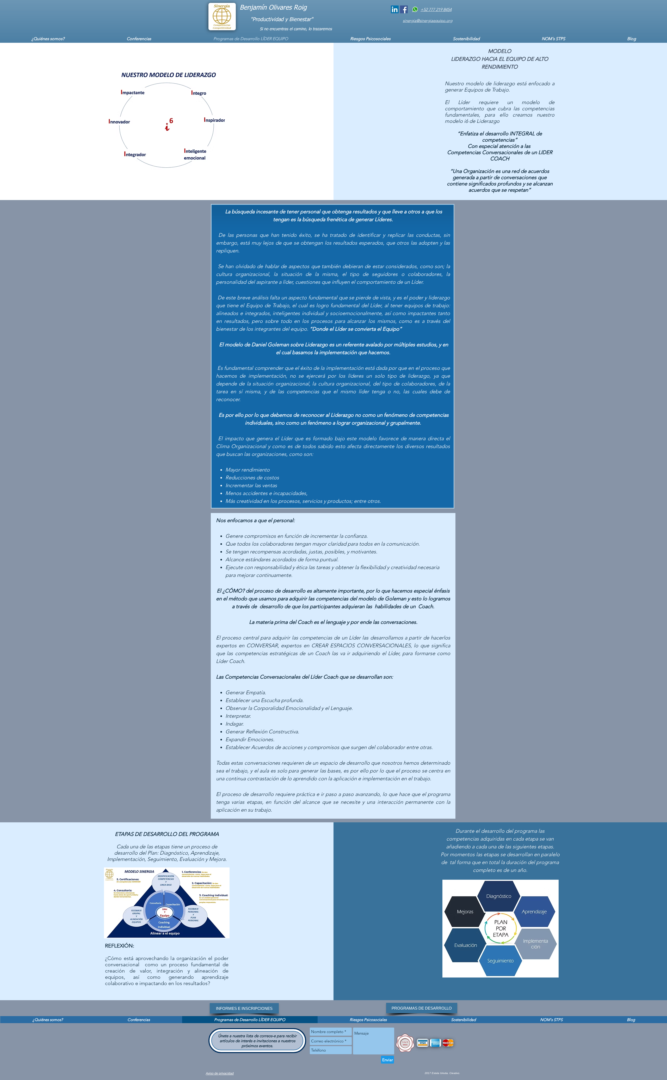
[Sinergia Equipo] (404, 9)
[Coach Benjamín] (395, 9)
